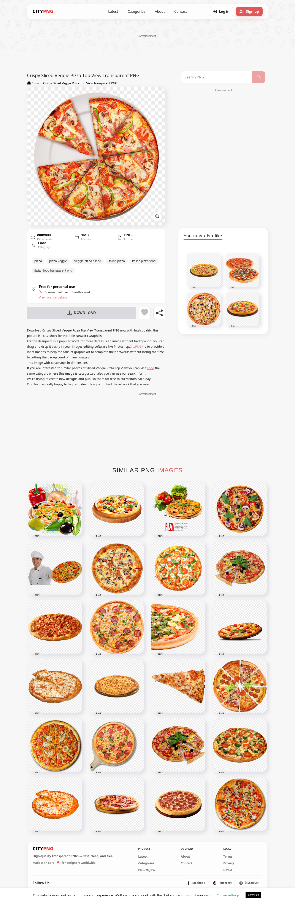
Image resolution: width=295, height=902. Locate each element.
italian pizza (116, 261)
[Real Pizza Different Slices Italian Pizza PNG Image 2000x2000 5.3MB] (240, 686)
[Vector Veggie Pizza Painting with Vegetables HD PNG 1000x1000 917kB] (55, 509)
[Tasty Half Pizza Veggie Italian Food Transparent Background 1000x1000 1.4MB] (178, 627)
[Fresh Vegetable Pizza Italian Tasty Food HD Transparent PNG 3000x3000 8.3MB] (240, 745)
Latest (113, 11)
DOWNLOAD (85, 313)
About (160, 11)
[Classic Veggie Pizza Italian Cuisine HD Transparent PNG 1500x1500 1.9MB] (240, 568)
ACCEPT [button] (253, 895)
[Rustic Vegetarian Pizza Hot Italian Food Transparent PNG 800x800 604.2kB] (117, 509)
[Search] (258, 77)
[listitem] (196, 883)
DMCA (227, 870)
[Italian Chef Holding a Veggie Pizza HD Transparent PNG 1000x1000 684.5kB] (55, 568)
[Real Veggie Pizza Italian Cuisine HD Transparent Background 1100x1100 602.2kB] (240, 627)
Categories (136, 11)
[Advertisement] (147, 47)
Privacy (228, 863)
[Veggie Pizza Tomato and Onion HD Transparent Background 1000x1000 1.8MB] (55, 745)
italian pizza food (143, 261)
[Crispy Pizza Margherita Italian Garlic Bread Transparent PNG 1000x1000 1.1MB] (55, 686)
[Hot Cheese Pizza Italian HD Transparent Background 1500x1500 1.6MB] (117, 686)
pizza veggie (58, 261)
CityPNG (135, 346)
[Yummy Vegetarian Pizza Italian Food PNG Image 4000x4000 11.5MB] (178, 745)
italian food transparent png (53, 270)
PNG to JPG (146, 870)
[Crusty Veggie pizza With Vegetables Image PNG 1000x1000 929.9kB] (178, 509)
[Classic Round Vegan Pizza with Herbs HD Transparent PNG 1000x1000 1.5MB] (240, 509)
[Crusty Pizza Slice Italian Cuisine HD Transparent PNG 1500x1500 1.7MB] (178, 686)
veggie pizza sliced (87, 261)
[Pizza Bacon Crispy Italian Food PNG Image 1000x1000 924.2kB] (55, 627)
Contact (180, 11)
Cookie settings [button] (228, 895)
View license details (53, 297)
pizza (38, 261)
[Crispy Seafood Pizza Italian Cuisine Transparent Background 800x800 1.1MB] (117, 568)
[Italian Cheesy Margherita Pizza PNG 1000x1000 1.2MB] (55, 804)
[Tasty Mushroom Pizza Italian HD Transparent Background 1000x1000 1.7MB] (240, 804)
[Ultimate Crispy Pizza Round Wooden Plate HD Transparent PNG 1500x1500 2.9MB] (117, 745)
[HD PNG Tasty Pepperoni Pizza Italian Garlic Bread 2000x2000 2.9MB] (178, 804)
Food (42, 243)
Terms (227, 856)
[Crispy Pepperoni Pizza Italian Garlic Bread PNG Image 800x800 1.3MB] (117, 627)
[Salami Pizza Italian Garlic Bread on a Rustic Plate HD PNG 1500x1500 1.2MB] (117, 804)
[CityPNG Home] (43, 11)
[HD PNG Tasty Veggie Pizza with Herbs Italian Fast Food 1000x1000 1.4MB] (178, 568)
